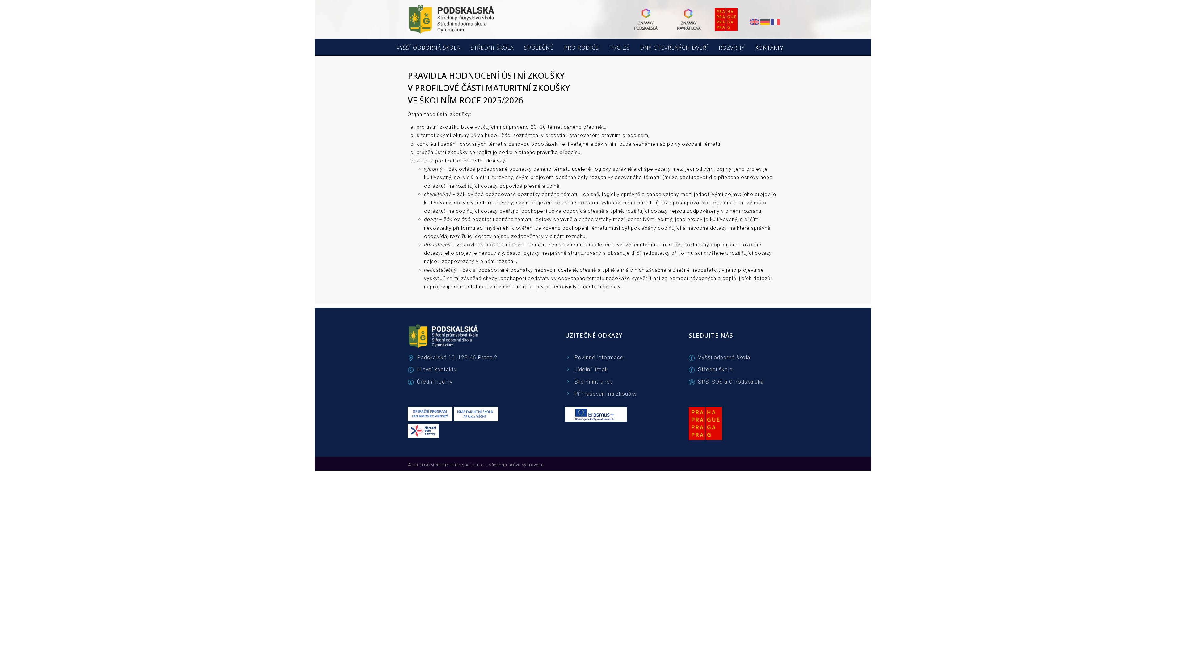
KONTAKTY (769, 47)
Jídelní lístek (591, 369)
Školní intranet (593, 382)
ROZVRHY (732, 47)
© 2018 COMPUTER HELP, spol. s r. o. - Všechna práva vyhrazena (476, 465)
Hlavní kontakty (437, 369)
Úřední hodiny (434, 382)
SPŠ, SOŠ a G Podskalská (731, 382)
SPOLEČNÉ (538, 47)
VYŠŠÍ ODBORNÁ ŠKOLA (428, 47)
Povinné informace (599, 357)
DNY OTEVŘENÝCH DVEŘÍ (674, 47)
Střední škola (715, 369)
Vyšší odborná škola (724, 357)
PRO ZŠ (619, 47)
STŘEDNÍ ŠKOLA (492, 47)
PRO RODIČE (581, 47)
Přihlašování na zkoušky (605, 394)
